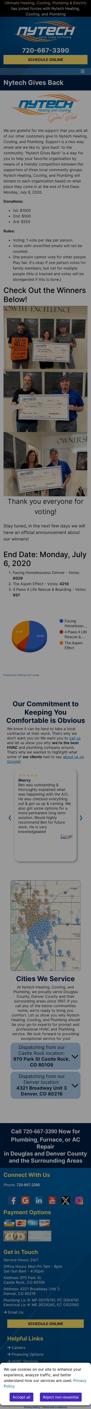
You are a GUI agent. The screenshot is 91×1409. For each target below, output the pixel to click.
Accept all (21, 1397)
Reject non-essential (61, 1397)
